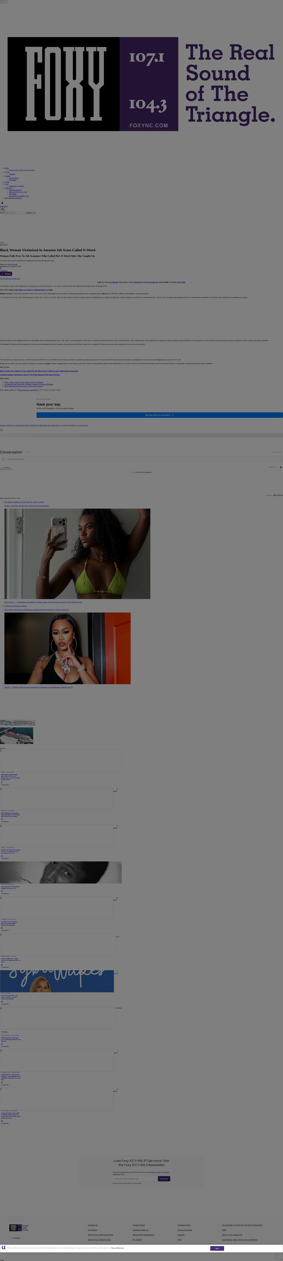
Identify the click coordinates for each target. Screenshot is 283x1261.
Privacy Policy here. (117, 1248)
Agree (217, 1248)
